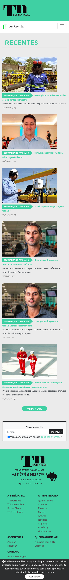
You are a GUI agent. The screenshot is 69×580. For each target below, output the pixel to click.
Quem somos (45, 500)
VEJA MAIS (34, 408)
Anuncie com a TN (45, 542)
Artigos (42, 516)
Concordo (34, 576)
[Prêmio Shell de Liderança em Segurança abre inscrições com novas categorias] (34, 361)
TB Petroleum (15, 512)
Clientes (42, 504)
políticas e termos (50, 437)
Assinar (11, 542)
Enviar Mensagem (17, 556)
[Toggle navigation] (61, 26)
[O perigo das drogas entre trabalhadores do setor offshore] (34, 239)
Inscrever (56, 432)
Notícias (42, 520)
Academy (43, 527)
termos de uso (35, 572)
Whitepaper (44, 531)
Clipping (42, 523)
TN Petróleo (14, 500)
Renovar (12, 546)
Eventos (42, 508)
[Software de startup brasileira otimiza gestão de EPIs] (34, 131)
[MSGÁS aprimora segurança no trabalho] (34, 185)
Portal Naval (14, 508)
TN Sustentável (16, 504)
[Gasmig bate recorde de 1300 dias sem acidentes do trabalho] (34, 74)
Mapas (41, 512)
